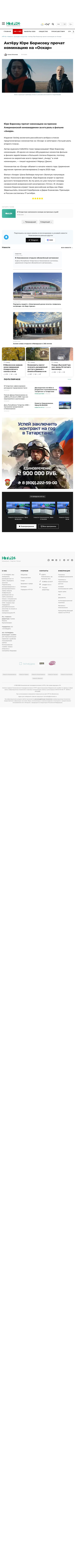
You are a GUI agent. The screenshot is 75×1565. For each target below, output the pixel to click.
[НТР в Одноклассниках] (60, 560)
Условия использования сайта (65, 587)
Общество (43, 31)
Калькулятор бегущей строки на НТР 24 (65, 611)
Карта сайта (62, 591)
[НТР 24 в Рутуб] (68, 560)
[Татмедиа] (27, 664)
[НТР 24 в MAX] (49, 560)
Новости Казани (23, 674)
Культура (24, 586)
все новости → (67, 247)
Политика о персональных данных (63, 581)
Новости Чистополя (66, 674)
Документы (62, 597)
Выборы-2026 (29, 31)
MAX (51, 240)
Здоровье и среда (27, 583)
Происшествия (58, 31)
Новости (10, 36)
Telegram (34, 240)
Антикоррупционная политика (65, 601)
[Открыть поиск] (52, 24)
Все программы (49, 526)
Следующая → (46, 222)
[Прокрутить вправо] (73, 31)
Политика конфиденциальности (65, 575)
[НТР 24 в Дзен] (72, 560)
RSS (59, 594)
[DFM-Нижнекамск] (42, 664)
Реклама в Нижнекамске (63, 606)
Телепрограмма (27, 526)
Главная (7, 31)
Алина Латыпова (12, 54)
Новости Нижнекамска (9, 674)
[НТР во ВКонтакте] (56, 560)
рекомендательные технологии (43, 699)
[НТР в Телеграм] (64, 560)
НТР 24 (4, 36)
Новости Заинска (37, 678)
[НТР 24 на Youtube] (53, 560)
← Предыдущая (29, 222)
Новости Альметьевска (38, 674)
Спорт (23, 580)
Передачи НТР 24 (27, 589)
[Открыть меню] (3, 23)
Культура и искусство (20, 36)
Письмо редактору (45, 588)
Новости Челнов (53, 674)
